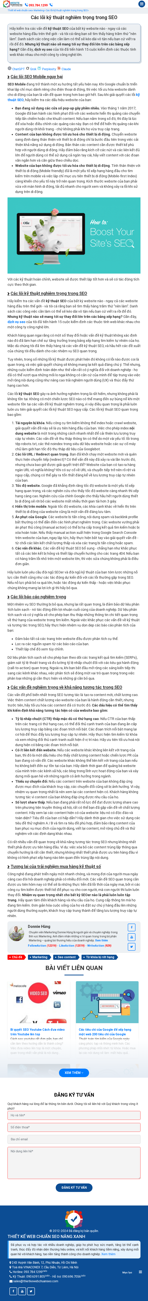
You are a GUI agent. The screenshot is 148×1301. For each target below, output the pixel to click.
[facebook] (131, 927)
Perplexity (49, 69)
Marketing (39, 957)
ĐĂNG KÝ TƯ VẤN (74, 1187)
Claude (66, 69)
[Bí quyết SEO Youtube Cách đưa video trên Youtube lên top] (39, 1002)
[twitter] (131, 947)
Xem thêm (108, 1254)
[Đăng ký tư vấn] (51, 5)
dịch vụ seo (16, 322)
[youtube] (131, 937)
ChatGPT (19, 69)
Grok (33, 69)
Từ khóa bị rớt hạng (100, 957)
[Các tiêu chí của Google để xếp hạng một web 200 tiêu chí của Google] (107, 1002)
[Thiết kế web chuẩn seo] (13, 4)
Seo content (67, 957)
